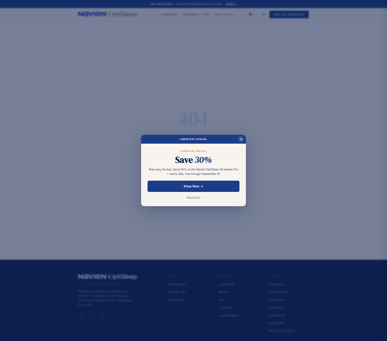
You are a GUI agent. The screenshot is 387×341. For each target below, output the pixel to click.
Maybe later (193, 197)
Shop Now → (193, 186)
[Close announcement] (241, 139)
